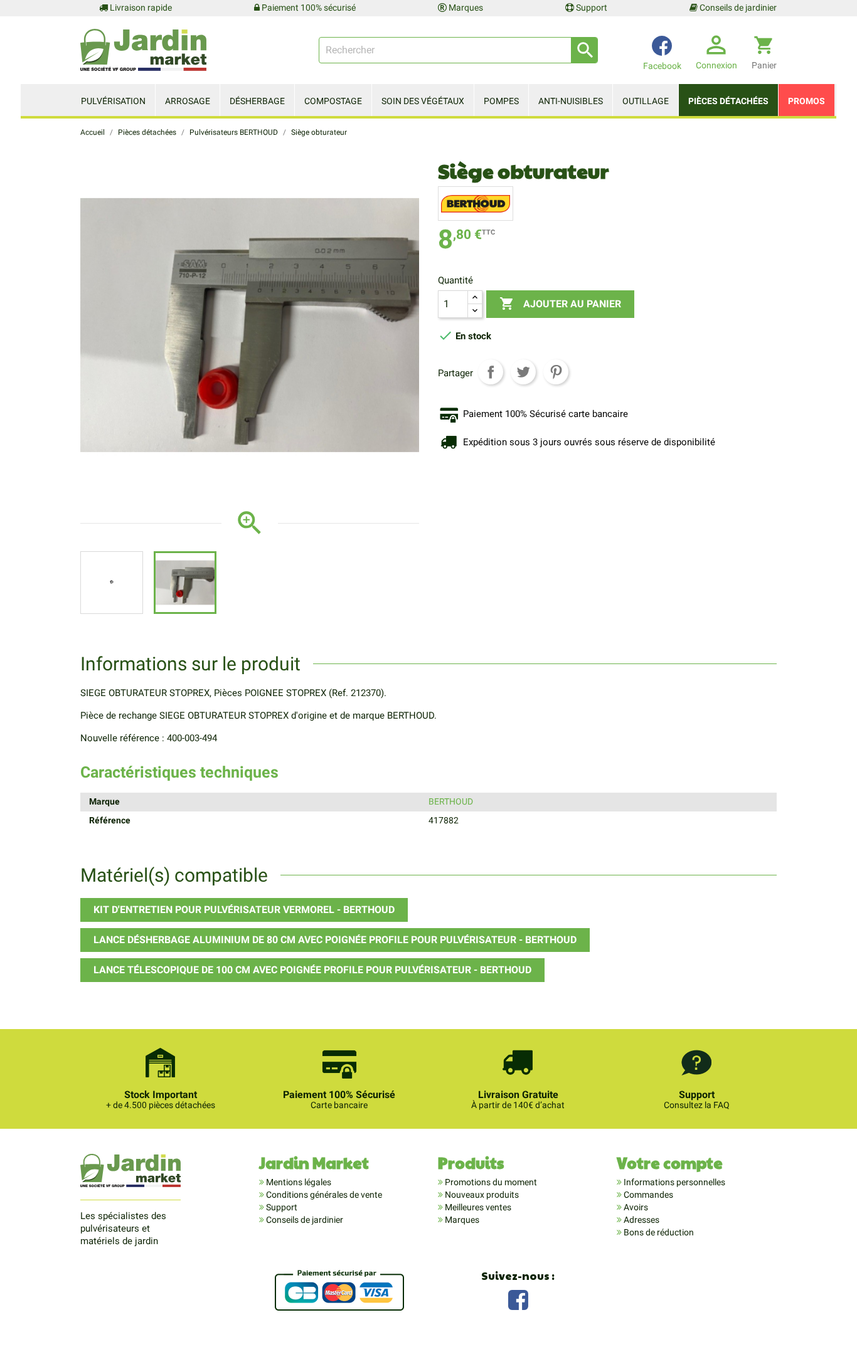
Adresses (640, 1220)
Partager (490, 371)
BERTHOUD (450, 801)
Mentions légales (297, 1182)
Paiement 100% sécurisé (308, 8)
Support (590, 8)
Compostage (333, 101)
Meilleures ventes (477, 1207)
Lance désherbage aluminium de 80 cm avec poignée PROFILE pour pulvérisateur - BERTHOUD (335, 940)
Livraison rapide (140, 8)
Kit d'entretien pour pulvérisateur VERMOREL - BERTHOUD (244, 910)
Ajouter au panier (560, 303)
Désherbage (257, 101)
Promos (806, 101)
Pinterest (555, 371)
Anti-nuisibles (570, 101)
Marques (465, 8)
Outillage (645, 101)
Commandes (647, 1195)
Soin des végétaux (422, 101)
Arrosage (187, 101)
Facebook (518, 1298)
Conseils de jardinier (737, 8)
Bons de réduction (658, 1232)
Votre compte (670, 1162)
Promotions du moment (490, 1182)
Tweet (523, 371)
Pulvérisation (113, 101)
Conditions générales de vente (323, 1195)
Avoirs (635, 1207)
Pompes (501, 101)
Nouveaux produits (481, 1195)
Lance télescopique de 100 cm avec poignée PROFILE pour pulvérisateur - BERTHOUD (312, 970)
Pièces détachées (728, 101)
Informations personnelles (673, 1182)
